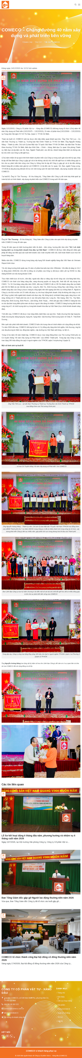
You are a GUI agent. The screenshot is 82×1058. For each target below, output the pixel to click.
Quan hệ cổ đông (63, 1013)
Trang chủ (27, 42)
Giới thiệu (61, 997)
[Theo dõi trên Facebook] (3, 1036)
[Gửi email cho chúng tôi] (7, 1036)
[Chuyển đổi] (79, 996)
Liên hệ (60, 1021)
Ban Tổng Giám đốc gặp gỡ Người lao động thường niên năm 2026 (38, 898)
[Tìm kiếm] (75, 4)
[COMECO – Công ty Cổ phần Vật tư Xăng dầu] (5, 4)
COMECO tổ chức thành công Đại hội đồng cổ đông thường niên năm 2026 (39, 958)
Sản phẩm (61, 1005)
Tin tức (38, 42)
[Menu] (79, 4)
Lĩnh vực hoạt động (64, 1001)
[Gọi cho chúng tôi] (11, 1036)
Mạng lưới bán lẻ (63, 1009)
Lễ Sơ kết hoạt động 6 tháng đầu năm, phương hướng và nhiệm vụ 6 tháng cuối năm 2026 (38, 837)
